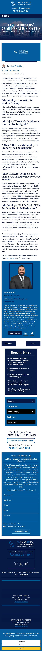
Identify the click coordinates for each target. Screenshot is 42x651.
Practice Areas (34, 572)
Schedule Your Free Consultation (21, 440)
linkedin (26, 333)
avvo (32, 333)
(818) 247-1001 (22, 11)
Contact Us (24, 575)
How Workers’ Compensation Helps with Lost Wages (19, 390)
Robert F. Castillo (15, 66)
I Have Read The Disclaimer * (15, 526)
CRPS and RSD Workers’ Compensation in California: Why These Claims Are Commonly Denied (19, 361)
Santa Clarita (25, 8)
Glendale (15, 8)
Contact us (10, 258)
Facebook (16, 564)
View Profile (15, 333)
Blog (16, 575)
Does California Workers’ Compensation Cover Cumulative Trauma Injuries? (19, 383)
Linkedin (21, 564)
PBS (19, 196)
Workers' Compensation (10, 70)
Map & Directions (21, 602)
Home (4, 572)
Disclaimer (6, 524)
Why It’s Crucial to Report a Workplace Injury (18, 376)
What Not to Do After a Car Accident (18, 369)
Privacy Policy (15, 524)
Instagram (26, 564)
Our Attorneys (22, 572)
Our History (11, 572)
